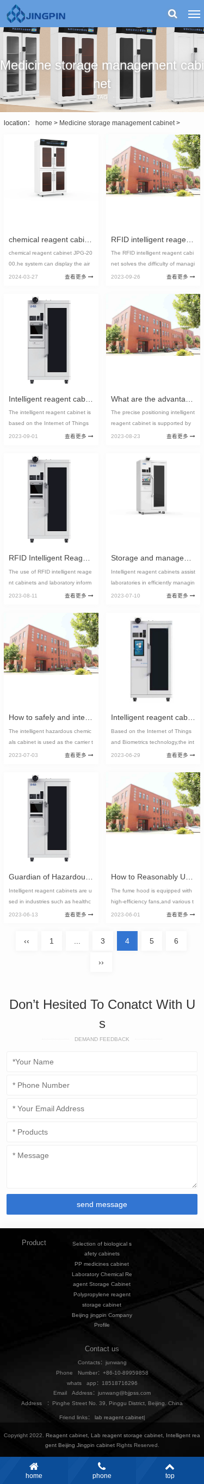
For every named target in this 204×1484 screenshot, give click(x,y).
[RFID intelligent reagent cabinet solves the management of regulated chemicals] (153, 181)
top (170, 1476)
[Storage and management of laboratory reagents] (153, 500)
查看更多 (76, 277)
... (77, 941)
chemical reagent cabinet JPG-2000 (70, 239)
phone (102, 1476)
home (43, 123)
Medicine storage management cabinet (117, 123)
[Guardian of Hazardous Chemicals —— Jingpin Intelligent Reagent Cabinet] (51, 819)
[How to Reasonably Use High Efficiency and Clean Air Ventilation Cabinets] (153, 819)
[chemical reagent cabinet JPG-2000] (51, 181)
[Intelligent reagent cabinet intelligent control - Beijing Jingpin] (51, 341)
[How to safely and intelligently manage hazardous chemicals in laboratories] (51, 660)
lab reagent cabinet (119, 1417)
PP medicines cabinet (102, 1264)
